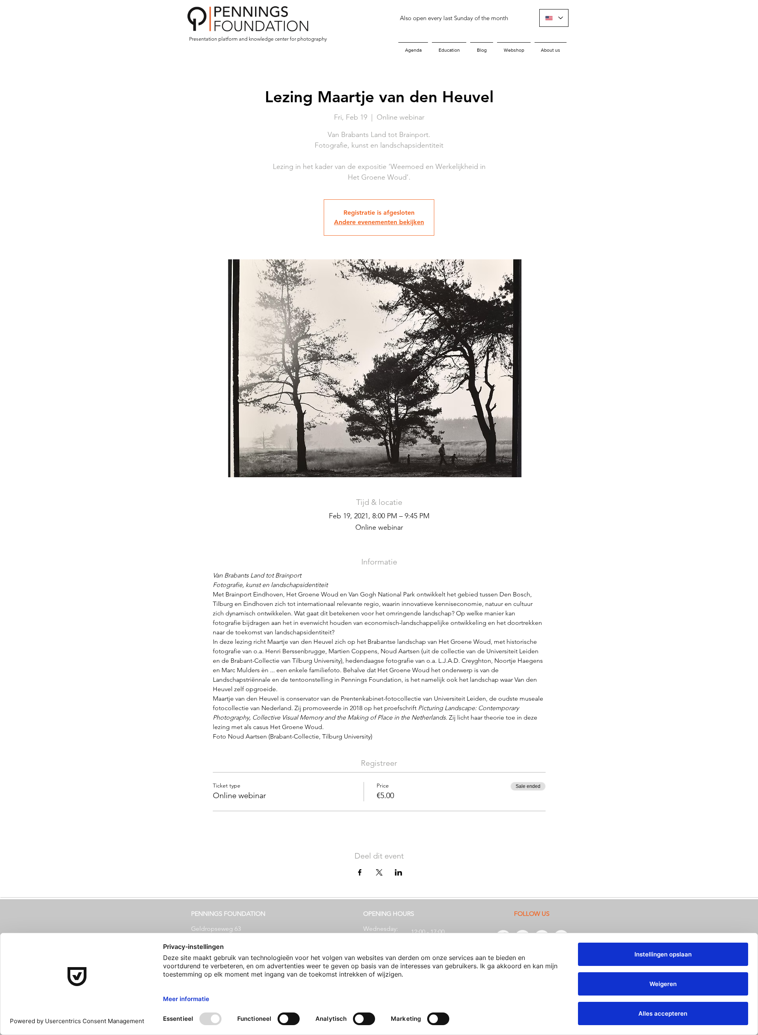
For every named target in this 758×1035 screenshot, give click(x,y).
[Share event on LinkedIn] (398, 872)
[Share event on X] (379, 872)
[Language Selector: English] (553, 18)
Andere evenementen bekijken (379, 222)
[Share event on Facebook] (360, 872)
